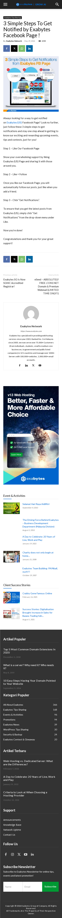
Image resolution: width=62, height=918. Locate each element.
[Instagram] (12, 854)
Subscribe (50, 886)
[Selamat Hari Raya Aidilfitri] (11, 508)
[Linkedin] (29, 48)
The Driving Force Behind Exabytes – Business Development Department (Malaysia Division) (40, 523)
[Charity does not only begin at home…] (11, 556)
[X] (14, 48)
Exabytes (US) (14, 122)
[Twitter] (19, 854)
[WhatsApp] (22, 48)
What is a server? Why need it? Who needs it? (28, 666)
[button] (5, 4)
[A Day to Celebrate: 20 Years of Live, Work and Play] (11, 541)
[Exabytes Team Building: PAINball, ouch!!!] (28, 579)
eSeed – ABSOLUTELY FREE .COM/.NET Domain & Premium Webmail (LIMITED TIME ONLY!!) (47, 286)
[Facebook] (6, 48)
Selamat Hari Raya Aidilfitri (35, 504)
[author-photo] (31, 321)
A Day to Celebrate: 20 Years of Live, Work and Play (29, 778)
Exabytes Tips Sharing (12, 18)
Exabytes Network (14, 41)
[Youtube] (41, 365)
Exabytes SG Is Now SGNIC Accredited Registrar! (14, 283)
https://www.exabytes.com (31, 331)
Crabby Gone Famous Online (37, 593)
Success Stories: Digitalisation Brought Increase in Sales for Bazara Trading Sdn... (38, 612)
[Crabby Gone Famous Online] (11, 597)
